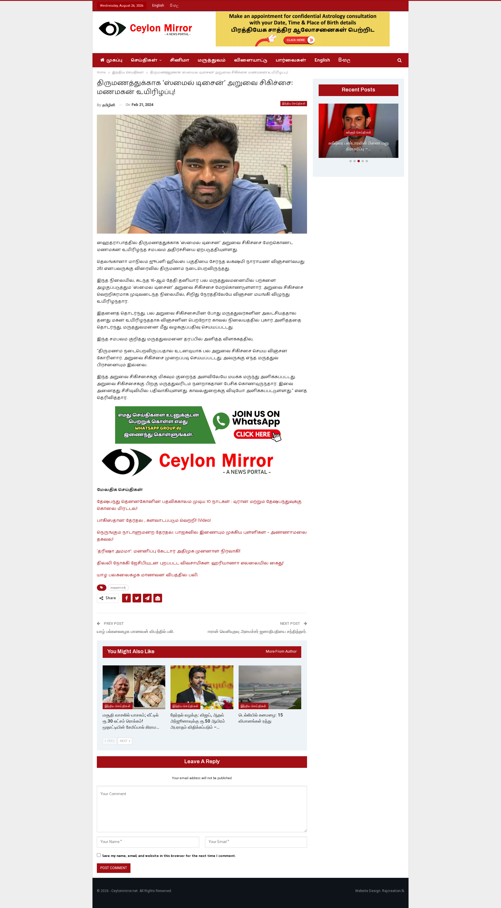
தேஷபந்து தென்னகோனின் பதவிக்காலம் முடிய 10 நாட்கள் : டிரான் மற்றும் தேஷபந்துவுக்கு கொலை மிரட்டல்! (199, 505)
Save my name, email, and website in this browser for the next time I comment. (169, 856)
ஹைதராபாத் (118, 587)
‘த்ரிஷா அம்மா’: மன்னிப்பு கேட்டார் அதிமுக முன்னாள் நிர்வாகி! (168, 551)
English (158, 5)
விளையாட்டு (250, 60)
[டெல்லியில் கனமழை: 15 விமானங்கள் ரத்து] (270, 687)
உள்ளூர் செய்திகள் (358, 132)
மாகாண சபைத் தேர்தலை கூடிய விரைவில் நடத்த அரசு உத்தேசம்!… (358, 146)
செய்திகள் (144, 60)
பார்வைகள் (291, 60)
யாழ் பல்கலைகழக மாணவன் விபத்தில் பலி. (147, 575)
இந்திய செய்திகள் (293, 103)
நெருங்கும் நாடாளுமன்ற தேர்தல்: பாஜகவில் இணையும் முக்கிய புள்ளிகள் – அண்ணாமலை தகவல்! (202, 536)
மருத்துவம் (212, 60)
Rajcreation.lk (393, 891)
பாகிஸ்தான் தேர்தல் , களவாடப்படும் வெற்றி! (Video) (154, 520)
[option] (358, 132)
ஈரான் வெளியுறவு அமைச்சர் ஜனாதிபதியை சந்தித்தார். (257, 631)
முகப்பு (114, 60)
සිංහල (174, 5)
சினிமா (179, 60)
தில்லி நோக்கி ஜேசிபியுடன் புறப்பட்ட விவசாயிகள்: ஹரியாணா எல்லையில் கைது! (190, 563)
